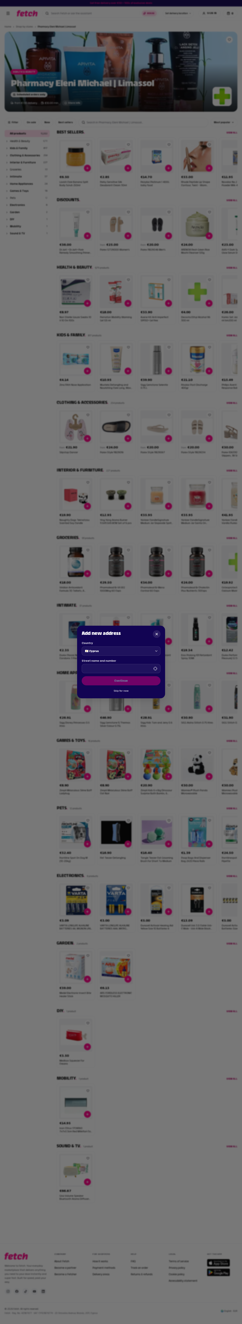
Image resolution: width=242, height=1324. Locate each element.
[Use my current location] (155, 668)
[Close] (157, 634)
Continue (121, 680)
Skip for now (121, 690)
